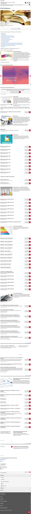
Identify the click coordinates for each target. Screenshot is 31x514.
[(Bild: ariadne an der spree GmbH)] (6, 100)
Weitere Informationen (21, 138)
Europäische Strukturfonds (19, 4)
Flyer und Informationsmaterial (5, 40)
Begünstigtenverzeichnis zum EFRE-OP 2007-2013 (8, 45)
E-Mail (2, 461)
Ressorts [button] (1, 490)
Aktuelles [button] (1, 503)
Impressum (2, 477)
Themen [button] (1, 505)
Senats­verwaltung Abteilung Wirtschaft (5, 4)
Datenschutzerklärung (21, 90)
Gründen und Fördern (13, 4)
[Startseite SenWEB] (3, 472)
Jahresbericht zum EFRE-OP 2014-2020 (6, 39)
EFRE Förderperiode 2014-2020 (5, 5)
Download (26, 112)
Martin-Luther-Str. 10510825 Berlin (4, 459)
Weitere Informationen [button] (3, 507)
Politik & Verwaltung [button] (3, 501)
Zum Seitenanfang (27, 375)
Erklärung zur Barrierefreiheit (5, 481)
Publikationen (11, 5)
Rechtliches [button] (2, 475)
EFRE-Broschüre (3, 33)
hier (18, 48)
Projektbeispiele (25, 104)
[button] (30, 4)
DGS (2, 483)
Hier (1, 62)
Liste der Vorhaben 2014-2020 (5, 38)
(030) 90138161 (5, 466)
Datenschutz (2, 479)
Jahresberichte (3, 46)
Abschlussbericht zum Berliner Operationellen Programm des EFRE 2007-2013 (11, 44)
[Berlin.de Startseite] (2, 0)
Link (17, 124)
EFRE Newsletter (3, 34)
